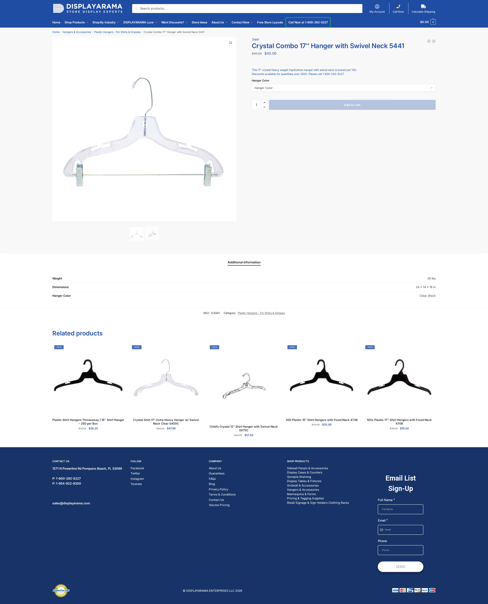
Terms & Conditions (222, 494)
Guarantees (217, 473)
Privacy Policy (218, 489)
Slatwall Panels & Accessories (307, 468)
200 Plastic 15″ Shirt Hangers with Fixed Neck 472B (322, 420)
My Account (377, 11)
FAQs (212, 479)
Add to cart (352, 94)
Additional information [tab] (244, 262)
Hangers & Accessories (77, 32)
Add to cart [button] (88, 436)
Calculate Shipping (423, 11)
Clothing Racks (338, 503)
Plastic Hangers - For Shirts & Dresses (117, 32)
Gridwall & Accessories (303, 485)
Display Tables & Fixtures (304, 481)
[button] (231, 43)
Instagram (137, 479)
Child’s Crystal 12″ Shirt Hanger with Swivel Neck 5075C (244, 428)
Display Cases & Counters (304, 472)
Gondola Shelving (299, 477)
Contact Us (216, 500)
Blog (212, 484)
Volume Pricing (219, 505)
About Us (215, 468)
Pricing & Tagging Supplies (305, 498)
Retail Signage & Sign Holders (307, 503)
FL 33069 (87, 468)
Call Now (398, 11)
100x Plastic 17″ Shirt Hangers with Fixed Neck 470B (399, 422)
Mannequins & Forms (301, 494)
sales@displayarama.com (71, 503)
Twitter (135, 473)
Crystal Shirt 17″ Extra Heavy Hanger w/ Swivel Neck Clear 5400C (166, 422)
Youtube (136, 484)
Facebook (137, 468)
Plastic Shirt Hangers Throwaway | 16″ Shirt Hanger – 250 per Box (88, 422)
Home (56, 32)
